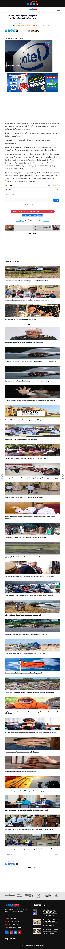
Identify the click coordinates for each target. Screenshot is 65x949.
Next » (57, 855)
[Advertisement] (32, 108)
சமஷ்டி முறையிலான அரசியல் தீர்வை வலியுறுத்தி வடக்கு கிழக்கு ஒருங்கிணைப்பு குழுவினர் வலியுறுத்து (31, 478)
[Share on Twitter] (11, 30)
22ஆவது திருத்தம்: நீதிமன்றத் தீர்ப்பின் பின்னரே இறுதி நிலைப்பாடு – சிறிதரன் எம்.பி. (27, 300)
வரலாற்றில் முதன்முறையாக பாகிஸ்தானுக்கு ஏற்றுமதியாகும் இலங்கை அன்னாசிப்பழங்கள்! (28, 849)
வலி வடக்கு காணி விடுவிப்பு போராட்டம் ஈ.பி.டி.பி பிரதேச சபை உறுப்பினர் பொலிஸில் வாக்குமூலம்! (29, 595)
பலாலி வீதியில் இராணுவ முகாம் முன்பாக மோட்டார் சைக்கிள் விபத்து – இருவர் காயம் (27, 634)
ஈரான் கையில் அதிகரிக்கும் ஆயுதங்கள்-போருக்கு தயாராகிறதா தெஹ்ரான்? (24, 342)
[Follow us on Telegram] (6, 864)
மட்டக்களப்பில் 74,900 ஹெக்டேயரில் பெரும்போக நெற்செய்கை (21, 439)
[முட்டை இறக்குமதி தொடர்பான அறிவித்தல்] (18, 228)
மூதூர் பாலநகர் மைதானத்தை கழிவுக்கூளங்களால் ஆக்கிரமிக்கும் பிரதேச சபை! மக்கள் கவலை (29, 692)
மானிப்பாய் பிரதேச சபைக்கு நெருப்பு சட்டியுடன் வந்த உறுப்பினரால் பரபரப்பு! (24, 497)
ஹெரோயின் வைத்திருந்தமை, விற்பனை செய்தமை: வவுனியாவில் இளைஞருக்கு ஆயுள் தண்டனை (30, 361)
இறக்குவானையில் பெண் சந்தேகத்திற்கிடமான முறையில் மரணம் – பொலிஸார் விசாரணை (28, 381)
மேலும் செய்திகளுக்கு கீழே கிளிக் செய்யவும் (26, 211)
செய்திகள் (21, 25)
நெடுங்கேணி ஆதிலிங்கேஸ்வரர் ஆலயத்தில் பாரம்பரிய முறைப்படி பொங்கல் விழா (25, 537)
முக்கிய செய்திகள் (19, 221)
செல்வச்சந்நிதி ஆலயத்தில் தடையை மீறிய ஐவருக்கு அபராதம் (21, 771)
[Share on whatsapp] (6, 30)
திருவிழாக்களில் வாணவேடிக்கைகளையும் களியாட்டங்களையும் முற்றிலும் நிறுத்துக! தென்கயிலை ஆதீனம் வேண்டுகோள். (32, 712)
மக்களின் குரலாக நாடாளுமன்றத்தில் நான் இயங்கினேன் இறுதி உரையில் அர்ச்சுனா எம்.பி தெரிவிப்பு (30, 732)
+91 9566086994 (13, 924)
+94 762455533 (15, 921)
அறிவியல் (49, 25)
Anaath (7, 38)
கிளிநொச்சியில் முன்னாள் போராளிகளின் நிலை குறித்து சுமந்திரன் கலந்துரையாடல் (26, 458)
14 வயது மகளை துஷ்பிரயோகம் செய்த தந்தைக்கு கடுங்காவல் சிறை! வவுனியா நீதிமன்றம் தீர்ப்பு (30, 400)
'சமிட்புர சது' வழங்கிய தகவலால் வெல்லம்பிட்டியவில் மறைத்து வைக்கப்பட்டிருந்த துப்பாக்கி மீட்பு (29, 829)
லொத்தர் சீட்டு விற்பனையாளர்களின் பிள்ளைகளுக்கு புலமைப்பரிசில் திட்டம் (24, 420)
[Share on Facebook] (9, 30)
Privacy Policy (8, 915)
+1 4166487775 (14, 918)
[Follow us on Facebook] (9, 864)
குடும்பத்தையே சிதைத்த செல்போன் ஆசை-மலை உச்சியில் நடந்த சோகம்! (24, 557)
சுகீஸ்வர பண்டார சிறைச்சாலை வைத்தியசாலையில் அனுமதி (20, 319)
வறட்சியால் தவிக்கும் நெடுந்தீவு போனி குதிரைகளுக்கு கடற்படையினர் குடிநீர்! (25, 653)
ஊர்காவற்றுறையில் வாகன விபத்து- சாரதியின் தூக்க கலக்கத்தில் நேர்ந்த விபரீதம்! (26, 280)
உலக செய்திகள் (30, 25)
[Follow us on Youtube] (17, 864)
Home (15, 25)
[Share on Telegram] (14, 30)
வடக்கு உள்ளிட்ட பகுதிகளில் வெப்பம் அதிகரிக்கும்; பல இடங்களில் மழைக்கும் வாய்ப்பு (27, 791)
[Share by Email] (17, 30)
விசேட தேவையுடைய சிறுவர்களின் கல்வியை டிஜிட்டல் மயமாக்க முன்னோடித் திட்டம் (26, 810)
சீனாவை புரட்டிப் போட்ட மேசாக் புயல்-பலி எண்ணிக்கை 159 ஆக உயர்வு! (23, 673)
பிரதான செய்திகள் (40, 25)
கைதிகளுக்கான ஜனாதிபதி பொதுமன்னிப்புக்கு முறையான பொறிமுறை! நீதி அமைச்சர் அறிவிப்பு (30, 576)
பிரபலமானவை (46, 221)
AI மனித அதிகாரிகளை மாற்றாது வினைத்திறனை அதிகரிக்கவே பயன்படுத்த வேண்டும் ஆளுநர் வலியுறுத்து (30, 517)
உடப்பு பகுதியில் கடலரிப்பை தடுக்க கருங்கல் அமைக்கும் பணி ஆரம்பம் (23, 615)
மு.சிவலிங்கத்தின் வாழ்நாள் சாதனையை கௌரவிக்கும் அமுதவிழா (22, 752)
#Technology (19, 23)
